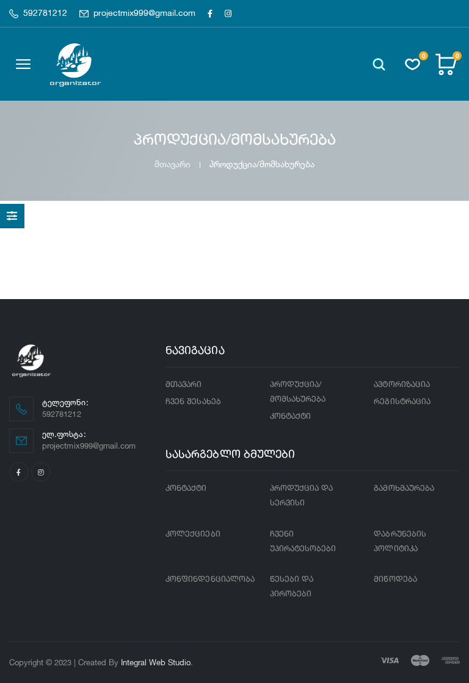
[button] (379, 64)
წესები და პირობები (292, 587)
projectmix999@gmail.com (144, 13)
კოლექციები (192, 534)
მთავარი (173, 164)
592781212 (45, 13)
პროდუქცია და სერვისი (301, 496)
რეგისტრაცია (402, 402)
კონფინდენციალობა (210, 580)
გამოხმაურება (404, 489)
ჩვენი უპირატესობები (303, 541)
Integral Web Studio (156, 662)
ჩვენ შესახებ (193, 402)
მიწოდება (395, 580)
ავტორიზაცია (402, 385)
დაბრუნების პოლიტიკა (400, 541)
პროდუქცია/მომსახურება (298, 392)
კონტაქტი (290, 417)
